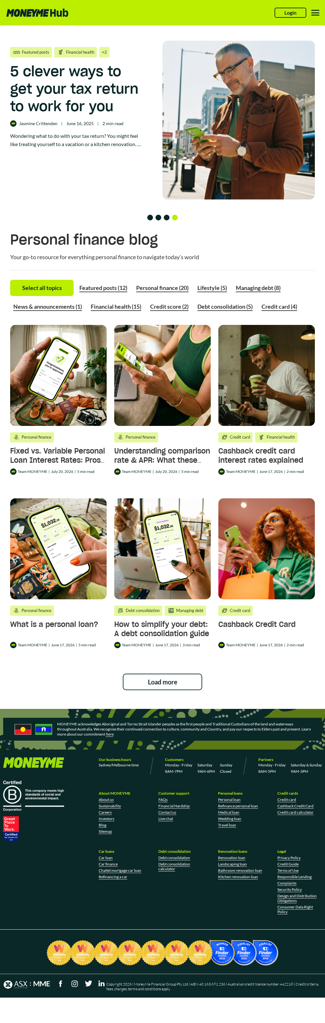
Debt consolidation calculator (174, 866)
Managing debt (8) (258, 287)
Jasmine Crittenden (38, 123)
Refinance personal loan (238, 806)
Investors (106, 818)
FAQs (163, 799)
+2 (104, 52)
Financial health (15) (116, 306)
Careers (105, 812)
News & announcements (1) (47, 306)
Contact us (167, 812)
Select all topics (42, 287)
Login (290, 13)
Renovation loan (231, 857)
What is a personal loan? (54, 624)
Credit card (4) (279, 306)
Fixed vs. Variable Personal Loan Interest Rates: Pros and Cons (57, 460)
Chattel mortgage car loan (120, 870)
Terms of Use (288, 870)
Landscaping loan (232, 864)
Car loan (106, 857)
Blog (102, 825)
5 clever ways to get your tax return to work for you (74, 88)
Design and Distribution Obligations (297, 898)
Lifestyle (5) (212, 287)
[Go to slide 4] (175, 217)
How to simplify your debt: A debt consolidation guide (161, 629)
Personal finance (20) (162, 287)
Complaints (286, 883)
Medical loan (228, 812)
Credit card (286, 799)
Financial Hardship (174, 806)
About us (106, 799)
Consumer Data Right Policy (295, 909)
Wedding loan (229, 818)
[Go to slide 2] (158, 217)
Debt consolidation (174, 857)
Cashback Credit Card (256, 624)
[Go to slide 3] (166, 217)
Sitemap (105, 831)
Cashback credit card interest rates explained (260, 455)
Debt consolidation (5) (225, 306)
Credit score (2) (169, 306)
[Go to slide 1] (150, 217)
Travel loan (227, 825)
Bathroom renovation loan (240, 870)
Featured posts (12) (103, 287)
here (109, 734)
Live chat (165, 818)
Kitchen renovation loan (238, 876)
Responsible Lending (294, 876)
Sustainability (110, 806)
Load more (162, 682)
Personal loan (229, 799)
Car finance (108, 864)
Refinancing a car (113, 876)
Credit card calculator (295, 812)
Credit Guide (288, 864)
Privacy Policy (289, 857)
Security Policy (289, 889)
